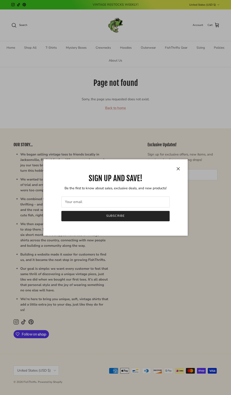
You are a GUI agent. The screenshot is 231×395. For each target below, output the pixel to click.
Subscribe (115, 216)
